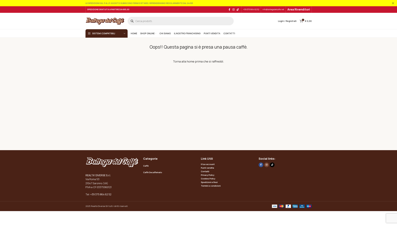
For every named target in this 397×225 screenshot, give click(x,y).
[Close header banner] (393, 3)
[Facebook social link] (229, 9)
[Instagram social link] (233, 9)
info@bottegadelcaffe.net (273, 9)
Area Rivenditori (298, 9)
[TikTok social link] (238, 9)
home (190, 61)
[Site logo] (104, 20)
